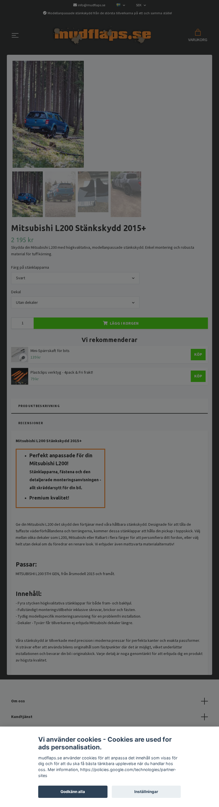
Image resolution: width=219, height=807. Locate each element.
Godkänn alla (72, 791)
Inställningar (146, 791)
